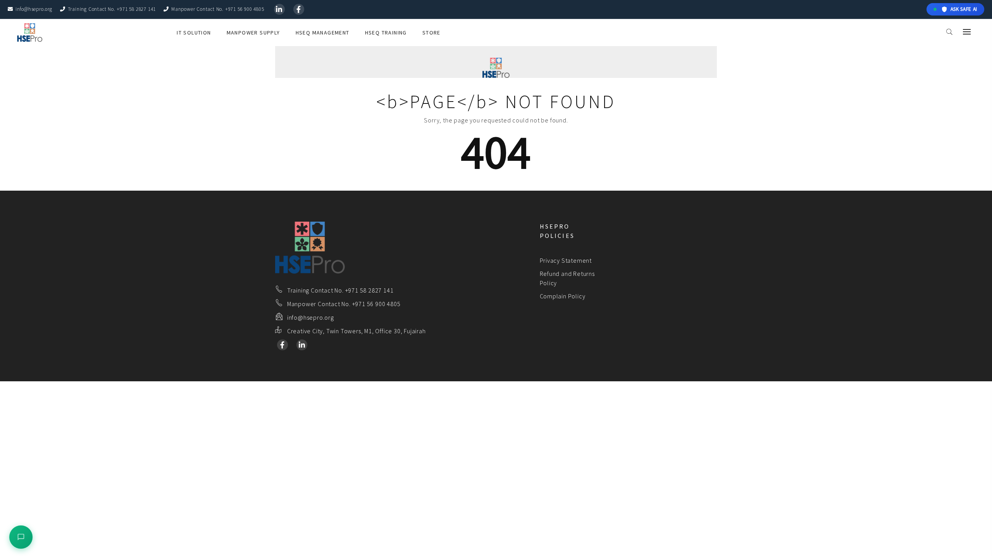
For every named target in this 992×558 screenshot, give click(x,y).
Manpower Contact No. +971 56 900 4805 (217, 9)
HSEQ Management (323, 32)
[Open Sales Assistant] (21, 537)
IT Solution (194, 32)
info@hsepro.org (34, 9)
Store (431, 32)
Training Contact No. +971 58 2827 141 (112, 9)
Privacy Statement (566, 260)
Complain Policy (563, 296)
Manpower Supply (253, 32)
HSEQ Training (386, 32)
